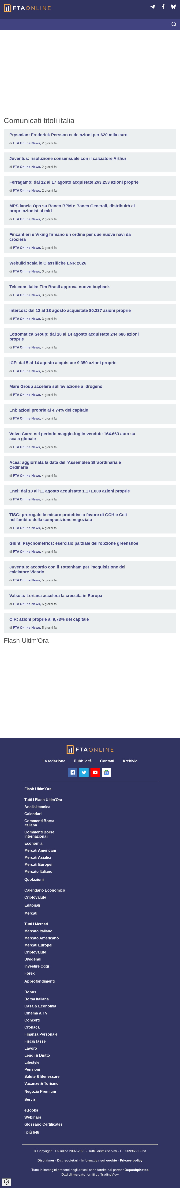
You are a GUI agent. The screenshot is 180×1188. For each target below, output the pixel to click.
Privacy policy (131, 1160)
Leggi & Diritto (37, 1055)
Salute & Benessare (42, 1076)
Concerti (32, 1020)
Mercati (30, 913)
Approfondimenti (39, 981)
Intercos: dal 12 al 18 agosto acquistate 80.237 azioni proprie (70, 310)
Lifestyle (31, 1062)
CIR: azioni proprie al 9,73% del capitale (49, 619)
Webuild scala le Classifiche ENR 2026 (47, 263)
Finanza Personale (40, 1034)
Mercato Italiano (38, 872)
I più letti (31, 1132)
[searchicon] (174, 24)
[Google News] (106, 772)
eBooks (31, 1110)
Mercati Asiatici (37, 857)
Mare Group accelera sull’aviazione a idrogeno (55, 386)
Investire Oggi (36, 966)
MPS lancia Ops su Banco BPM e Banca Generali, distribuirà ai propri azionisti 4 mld (72, 208)
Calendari (32, 814)
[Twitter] (84, 772)
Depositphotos (137, 1170)
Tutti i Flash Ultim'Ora (43, 800)
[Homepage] (27, 8)
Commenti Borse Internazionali (39, 834)
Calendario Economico (44, 890)
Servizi (30, 1099)
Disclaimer (46, 1160)
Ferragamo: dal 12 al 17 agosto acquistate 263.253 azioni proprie (74, 182)
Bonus (30, 992)
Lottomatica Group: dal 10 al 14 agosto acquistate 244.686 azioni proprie (74, 336)
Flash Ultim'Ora (38, 789)
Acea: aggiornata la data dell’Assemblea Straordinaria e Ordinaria (65, 465)
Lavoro (30, 1048)
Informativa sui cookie (99, 1160)
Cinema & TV (36, 1013)
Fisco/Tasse (35, 1041)
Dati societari (67, 1160)
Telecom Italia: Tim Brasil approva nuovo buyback (59, 286)
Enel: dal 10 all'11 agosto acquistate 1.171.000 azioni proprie (69, 491)
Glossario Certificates (43, 1124)
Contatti (107, 761)
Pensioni (32, 1069)
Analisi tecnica (37, 807)
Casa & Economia (40, 1006)
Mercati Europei (38, 864)
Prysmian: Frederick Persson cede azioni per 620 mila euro (68, 134)
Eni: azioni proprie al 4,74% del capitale (48, 410)
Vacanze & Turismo (41, 1084)
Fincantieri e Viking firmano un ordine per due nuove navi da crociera (70, 237)
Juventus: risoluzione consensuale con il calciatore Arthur (67, 158)
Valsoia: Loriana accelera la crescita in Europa (55, 595)
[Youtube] (95, 772)
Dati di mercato (73, 1174)
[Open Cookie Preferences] (6, 1182)
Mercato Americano (41, 938)
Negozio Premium (40, 1091)
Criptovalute (35, 897)
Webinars (32, 1117)
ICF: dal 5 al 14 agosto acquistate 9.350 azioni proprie (62, 362)
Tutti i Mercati (36, 924)
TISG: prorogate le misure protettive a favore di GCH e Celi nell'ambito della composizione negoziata (68, 517)
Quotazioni (34, 880)
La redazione (53, 761)
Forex (29, 973)
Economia (33, 843)
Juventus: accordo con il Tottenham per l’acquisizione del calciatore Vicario (67, 569)
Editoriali (32, 905)
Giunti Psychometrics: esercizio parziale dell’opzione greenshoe (73, 543)
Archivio (130, 761)
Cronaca (32, 1027)
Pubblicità (83, 761)
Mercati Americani (40, 850)
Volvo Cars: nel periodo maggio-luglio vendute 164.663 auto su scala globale (72, 436)
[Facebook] (72, 772)
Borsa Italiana (36, 999)
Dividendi (32, 959)
